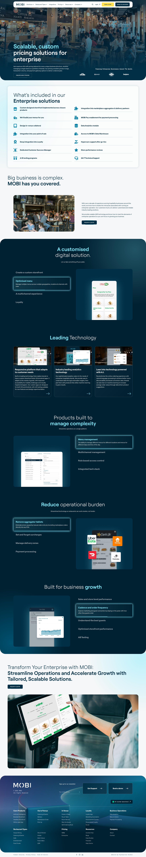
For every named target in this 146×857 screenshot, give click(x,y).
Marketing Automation (92, 817)
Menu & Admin (114, 817)
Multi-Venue (41, 838)
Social (87, 825)
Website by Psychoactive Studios (122, 854)
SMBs (63, 833)
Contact (112, 835)
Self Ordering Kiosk (67, 825)
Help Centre (89, 843)
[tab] (41, 273)
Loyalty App (89, 814)
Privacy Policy (30, 854)
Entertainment (17, 840)
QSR (39, 843)
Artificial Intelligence (19, 814)
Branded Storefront (19, 817)
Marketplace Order (43, 819)
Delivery (40, 817)
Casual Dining (17, 833)
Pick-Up (40, 822)
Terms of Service (42, 854)
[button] (30, 4)
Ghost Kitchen (42, 833)
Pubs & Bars (41, 840)
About (112, 833)
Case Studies (89, 838)
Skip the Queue (66, 822)
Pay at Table (65, 817)
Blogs (87, 835)
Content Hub (89, 833)
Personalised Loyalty (92, 822)
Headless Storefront (19, 819)
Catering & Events (43, 814)
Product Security (18, 854)
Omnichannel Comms (92, 819)
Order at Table (66, 814)
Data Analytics (114, 814)
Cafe (14, 838)
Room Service (66, 819)
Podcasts (88, 840)
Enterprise (65, 835)
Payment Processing (116, 819)
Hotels (39, 835)
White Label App (18, 822)
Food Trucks (17, 843)
